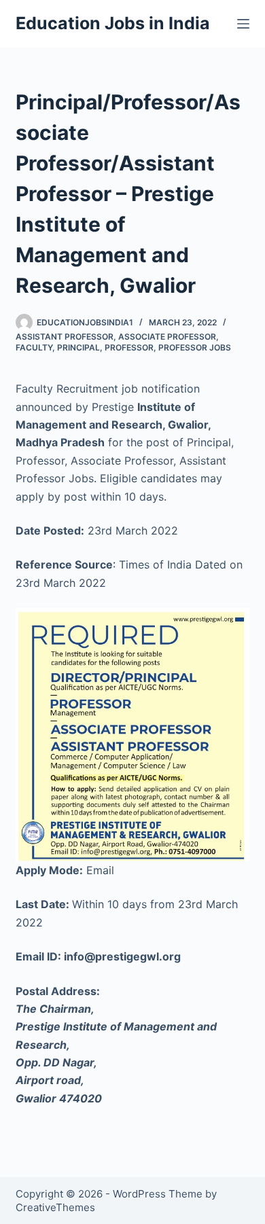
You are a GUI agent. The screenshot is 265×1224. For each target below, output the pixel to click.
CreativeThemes (55, 1207)
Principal (78, 347)
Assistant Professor (64, 336)
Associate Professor (167, 336)
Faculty (34, 347)
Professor (129, 347)
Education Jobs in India (113, 23)
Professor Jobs (194, 347)
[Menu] (243, 24)
